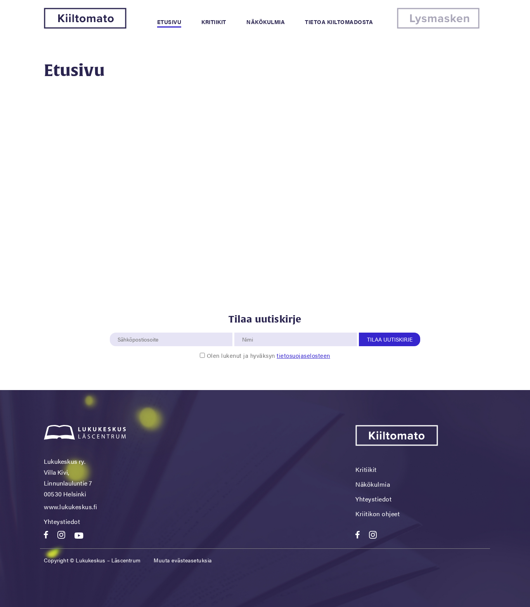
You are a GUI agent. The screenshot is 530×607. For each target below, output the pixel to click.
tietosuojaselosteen (303, 355)
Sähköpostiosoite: (139, 328)
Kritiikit (213, 22)
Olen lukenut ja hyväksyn (268, 355)
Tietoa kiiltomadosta (339, 22)
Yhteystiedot (62, 521)
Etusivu (169, 22)
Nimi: (247, 328)
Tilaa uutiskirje (389, 339)
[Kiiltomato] (85, 26)
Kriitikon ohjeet (377, 513)
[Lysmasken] (438, 26)
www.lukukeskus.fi (70, 506)
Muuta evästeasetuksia (183, 560)
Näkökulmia (265, 22)
